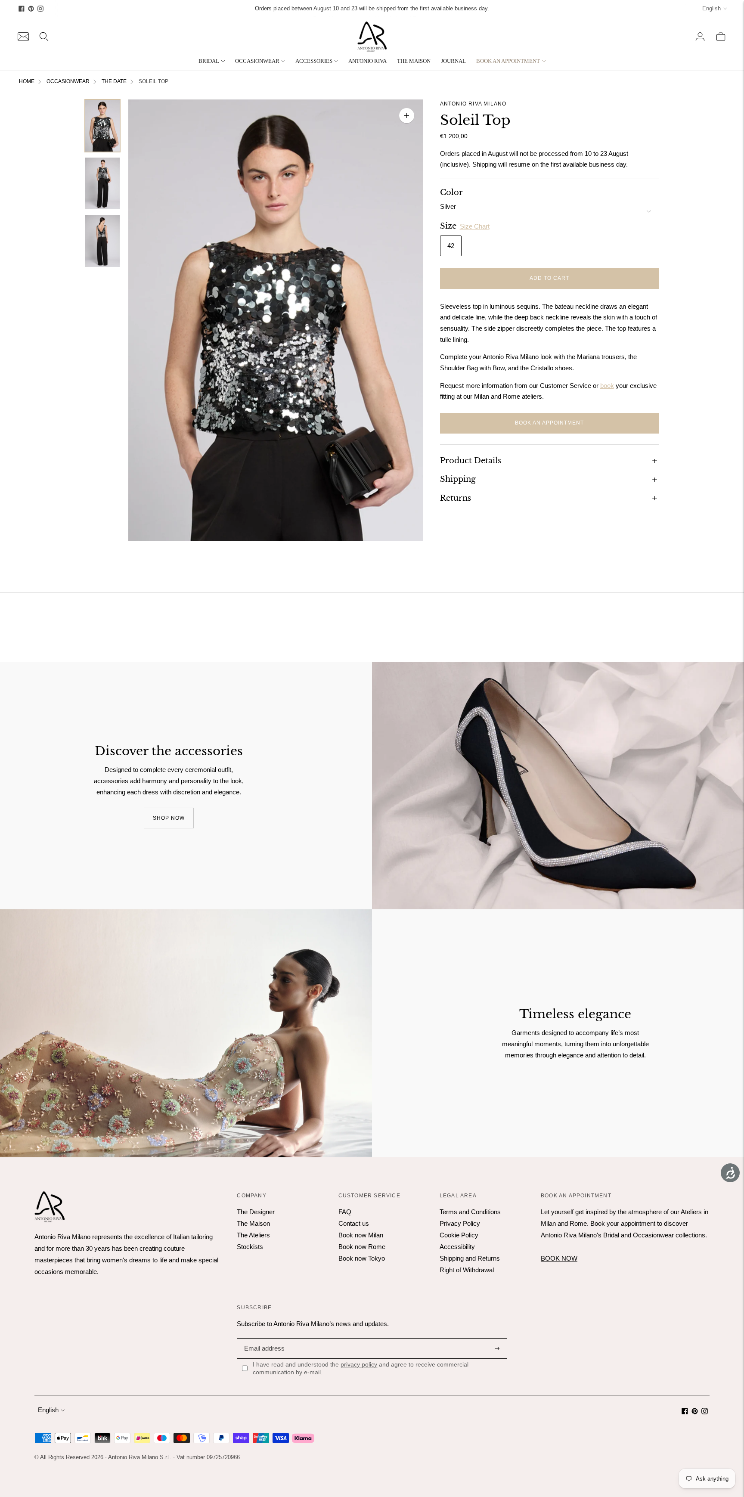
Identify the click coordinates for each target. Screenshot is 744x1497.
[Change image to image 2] (102, 183)
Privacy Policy (460, 1223)
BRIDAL (208, 61)
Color (451, 192)
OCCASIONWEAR (257, 61)
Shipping (458, 479)
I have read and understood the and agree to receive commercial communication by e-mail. (360, 1368)
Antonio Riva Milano (473, 104)
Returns (455, 497)
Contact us (353, 1223)
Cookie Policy (459, 1235)
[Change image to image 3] (102, 241)
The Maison (253, 1223)
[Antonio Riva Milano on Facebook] (22, 9)
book (607, 385)
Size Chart (475, 226)
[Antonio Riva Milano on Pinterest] (31, 9)
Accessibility (457, 1246)
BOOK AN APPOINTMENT (508, 61)
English (711, 8)
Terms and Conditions (470, 1211)
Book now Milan (360, 1235)
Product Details (470, 460)
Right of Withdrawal (467, 1270)
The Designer (256, 1211)
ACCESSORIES (313, 61)
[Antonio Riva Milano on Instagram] (40, 9)
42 (450, 245)
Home (26, 81)
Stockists (250, 1246)
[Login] (700, 36)
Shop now (169, 818)
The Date (114, 81)
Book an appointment (549, 423)
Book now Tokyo (361, 1258)
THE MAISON (414, 61)
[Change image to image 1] (102, 125)
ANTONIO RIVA (367, 61)
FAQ (344, 1211)
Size (448, 226)
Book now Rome (361, 1246)
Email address (263, 1338)
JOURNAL (453, 61)
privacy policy (359, 1364)
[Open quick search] (44, 36)
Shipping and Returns (470, 1258)
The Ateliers (253, 1235)
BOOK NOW (559, 1258)
